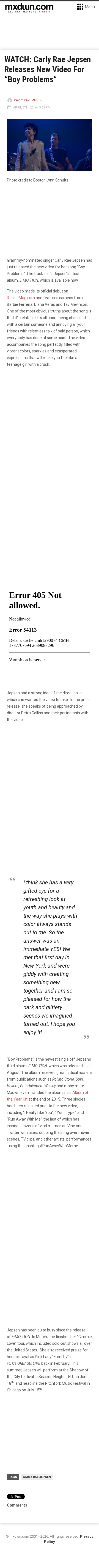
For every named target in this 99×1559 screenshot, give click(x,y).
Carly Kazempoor (28, 100)
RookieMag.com (21, 298)
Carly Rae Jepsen (37, 1477)
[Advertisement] (49, 1207)
